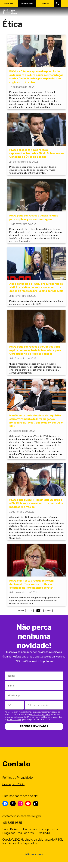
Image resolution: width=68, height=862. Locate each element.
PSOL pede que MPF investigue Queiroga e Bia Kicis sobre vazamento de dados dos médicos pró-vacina (36, 503)
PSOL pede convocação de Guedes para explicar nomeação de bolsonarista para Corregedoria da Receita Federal (35, 350)
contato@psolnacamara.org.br (21, 816)
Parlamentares (27, 3)
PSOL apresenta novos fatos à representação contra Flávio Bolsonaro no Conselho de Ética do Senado (36, 153)
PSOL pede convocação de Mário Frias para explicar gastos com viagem (33, 217)
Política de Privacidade (17, 777)
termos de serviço (15, 719)
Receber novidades (34, 726)
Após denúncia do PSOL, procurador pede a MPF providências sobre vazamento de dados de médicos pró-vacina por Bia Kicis (36, 287)
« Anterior (20, 610)
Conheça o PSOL (13, 784)
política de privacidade (40, 714)
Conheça (45, 3)
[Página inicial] (10, 11)
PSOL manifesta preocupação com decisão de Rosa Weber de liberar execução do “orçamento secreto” (31, 584)
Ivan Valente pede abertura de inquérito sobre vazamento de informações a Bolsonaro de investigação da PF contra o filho (36, 421)
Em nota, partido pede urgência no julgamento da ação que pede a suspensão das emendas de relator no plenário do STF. (34, 600)
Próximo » (48, 610)
